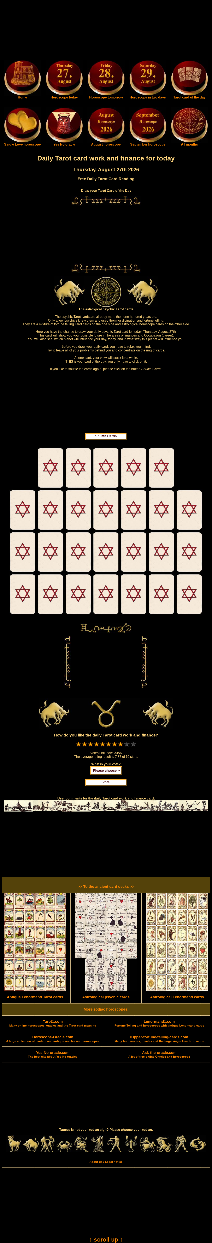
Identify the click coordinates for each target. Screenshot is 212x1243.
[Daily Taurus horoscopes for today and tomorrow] (31, 1151)
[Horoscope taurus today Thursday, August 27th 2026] (22, 94)
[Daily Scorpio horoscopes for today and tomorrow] (131, 1151)
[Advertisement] (106, 31)
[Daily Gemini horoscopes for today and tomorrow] (47, 1151)
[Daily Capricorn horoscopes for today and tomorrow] (164, 1151)
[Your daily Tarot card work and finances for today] (50, 488)
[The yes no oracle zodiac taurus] (64, 141)
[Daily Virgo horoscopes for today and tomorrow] (97, 1151)
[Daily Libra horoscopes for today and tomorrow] (114, 1151)
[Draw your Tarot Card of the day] (189, 94)
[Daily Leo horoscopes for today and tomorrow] (81, 1151)
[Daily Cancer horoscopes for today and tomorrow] (64, 1151)
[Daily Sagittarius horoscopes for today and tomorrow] (147, 1151)
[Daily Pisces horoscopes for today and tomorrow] (197, 1151)
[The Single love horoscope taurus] (22, 141)
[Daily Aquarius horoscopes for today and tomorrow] (181, 1151)
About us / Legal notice (106, 1161)
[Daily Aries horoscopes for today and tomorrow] (14, 1151)
